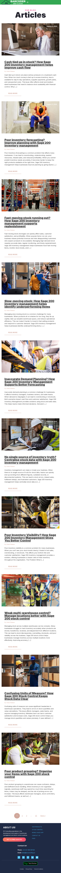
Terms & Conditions (38, 869)
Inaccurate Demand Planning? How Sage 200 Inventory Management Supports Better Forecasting (29, 382)
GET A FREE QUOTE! (14, 839)
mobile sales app (37, 832)
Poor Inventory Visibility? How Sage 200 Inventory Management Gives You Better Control (30, 537)
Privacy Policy (29, 869)
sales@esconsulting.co (28, 852)
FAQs (33, 838)
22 (36, 816)
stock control (37, 829)
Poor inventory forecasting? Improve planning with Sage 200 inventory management (27, 142)
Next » (42, 816)
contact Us (36, 835)
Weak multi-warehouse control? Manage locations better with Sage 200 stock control (29, 615)
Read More (12, 93)
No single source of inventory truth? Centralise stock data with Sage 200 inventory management (30, 460)
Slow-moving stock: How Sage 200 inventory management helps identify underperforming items (29, 304)
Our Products (37, 826)
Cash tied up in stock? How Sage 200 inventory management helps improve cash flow (28, 64)
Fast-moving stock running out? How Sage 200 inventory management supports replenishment (27, 222)
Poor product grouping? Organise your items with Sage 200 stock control (28, 774)
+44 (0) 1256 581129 (28, 850)
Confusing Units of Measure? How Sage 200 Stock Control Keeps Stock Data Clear (29, 696)
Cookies (22, 869)
